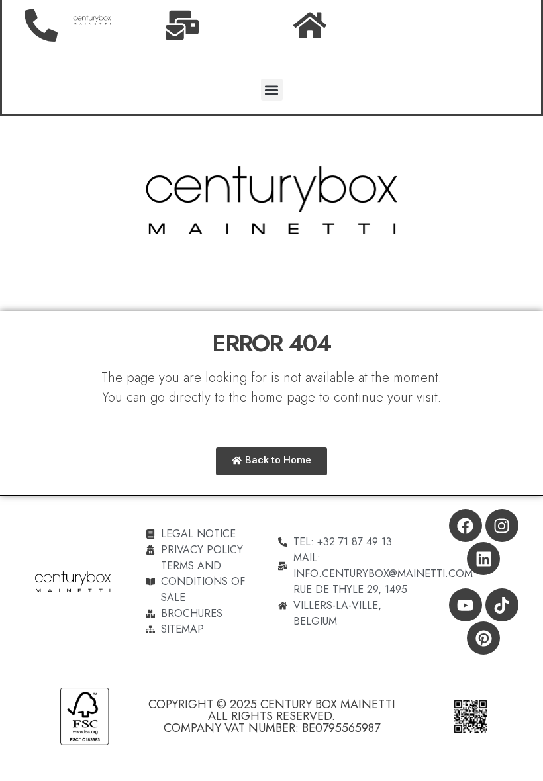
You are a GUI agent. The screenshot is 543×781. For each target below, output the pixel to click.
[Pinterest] (483, 638)
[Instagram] (501, 525)
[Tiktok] (501, 604)
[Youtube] (465, 604)
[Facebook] (465, 525)
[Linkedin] (483, 558)
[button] (272, 90)
